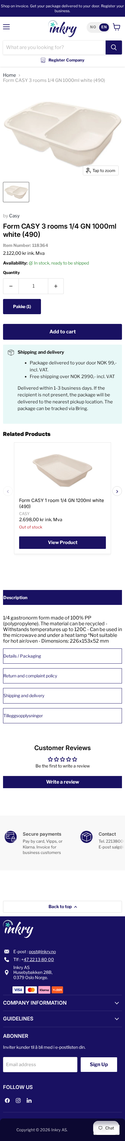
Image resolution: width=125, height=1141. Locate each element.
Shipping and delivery (23, 695)
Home (9, 75)
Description (15, 597)
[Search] (114, 47)
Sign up (99, 1064)
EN (104, 27)
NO (93, 27)
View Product (62, 542)
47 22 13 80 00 (39, 959)
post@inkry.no (42, 951)
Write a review (62, 782)
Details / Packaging (22, 655)
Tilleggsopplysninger (23, 715)
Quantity (11, 272)
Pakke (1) (22, 306)
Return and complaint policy (30, 675)
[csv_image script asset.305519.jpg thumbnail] (16, 192)
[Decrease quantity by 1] (11, 286)
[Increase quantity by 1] (56, 286)
